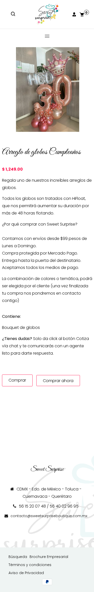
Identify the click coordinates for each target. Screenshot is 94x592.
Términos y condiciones (30, 564)
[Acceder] (75, 14)
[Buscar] (13, 14)
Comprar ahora (58, 381)
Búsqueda (18, 556)
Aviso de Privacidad (26, 572)
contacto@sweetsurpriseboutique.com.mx (49, 515)
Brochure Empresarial (49, 556)
